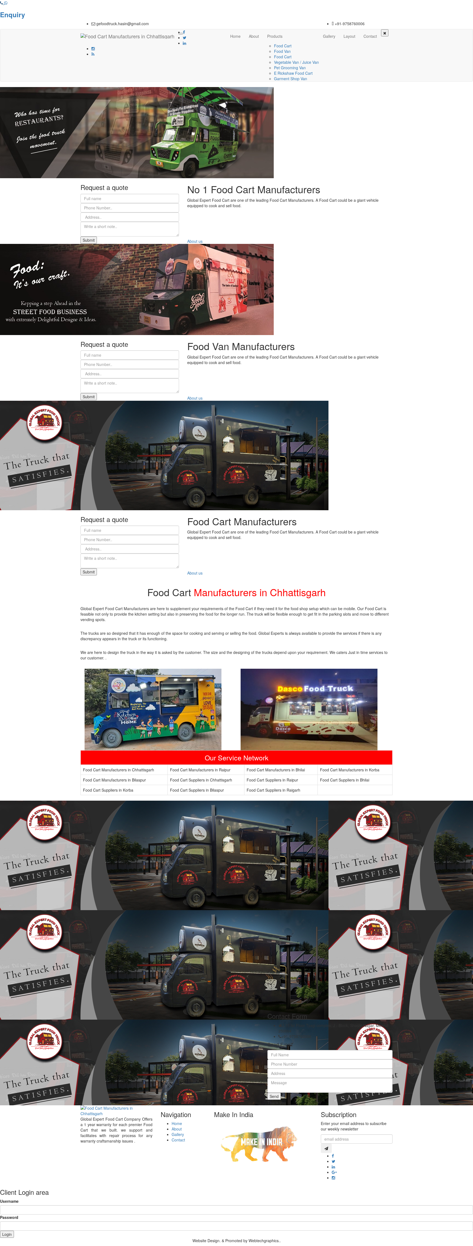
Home (235, 36)
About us (195, 241)
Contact (370, 36)
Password (9, 1217)
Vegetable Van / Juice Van (296, 62)
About (254, 36)
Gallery (329, 36)
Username (9, 1201)
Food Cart (283, 45)
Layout (349, 36)
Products (274, 36)
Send (274, 1096)
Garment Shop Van (290, 78)
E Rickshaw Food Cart (293, 73)
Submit (89, 240)
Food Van (282, 51)
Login (7, 1234)
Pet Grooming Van (290, 67)
